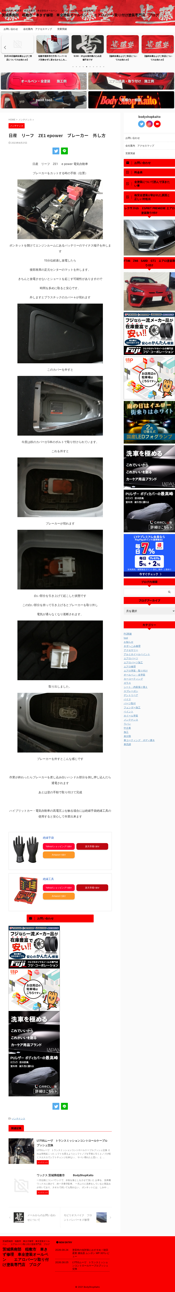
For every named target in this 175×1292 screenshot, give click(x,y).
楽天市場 (89, 846)
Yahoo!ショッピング (56, 846)
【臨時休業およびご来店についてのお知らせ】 (122, 58)
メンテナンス (18, 1118)
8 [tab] (97, 66)
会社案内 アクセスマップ (37, 28)
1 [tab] (73, 66)
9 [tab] (100, 66)
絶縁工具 (48, 879)
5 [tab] (86, 66)
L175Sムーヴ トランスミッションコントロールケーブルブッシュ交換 (90, 1265)
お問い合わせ (11, 28)
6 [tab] (90, 66)
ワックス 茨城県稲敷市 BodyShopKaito (65, 1175)
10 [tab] (103, 66)
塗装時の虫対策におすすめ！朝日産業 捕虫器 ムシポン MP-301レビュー (90, 1253)
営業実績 (62, 28)
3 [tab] (80, 66)
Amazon (56, 854)
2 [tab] (76, 66)
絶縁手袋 (48, 837)
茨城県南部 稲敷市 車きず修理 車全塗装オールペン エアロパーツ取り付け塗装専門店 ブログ (82, 15)
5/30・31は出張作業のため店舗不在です (88, 58)
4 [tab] (83, 66)
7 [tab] (93, 66)
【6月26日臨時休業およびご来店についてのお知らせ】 (17, 58)
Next (170, 47)
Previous (4, 47)
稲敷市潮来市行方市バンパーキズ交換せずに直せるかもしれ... (52, 58)
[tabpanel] (17, 49)
